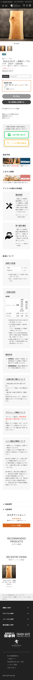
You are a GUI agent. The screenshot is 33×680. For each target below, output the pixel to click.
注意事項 (8, 509)
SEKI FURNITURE (18, 2)
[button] (15, 38)
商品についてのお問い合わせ (10, 114)
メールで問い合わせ (18, 143)
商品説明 (8, 504)
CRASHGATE (28, 2)
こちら (19, 85)
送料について (6, 118)
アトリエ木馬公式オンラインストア (13, 595)
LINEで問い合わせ (18, 135)
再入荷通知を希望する (16, 102)
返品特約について (7, 116)
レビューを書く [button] (16, 525)
